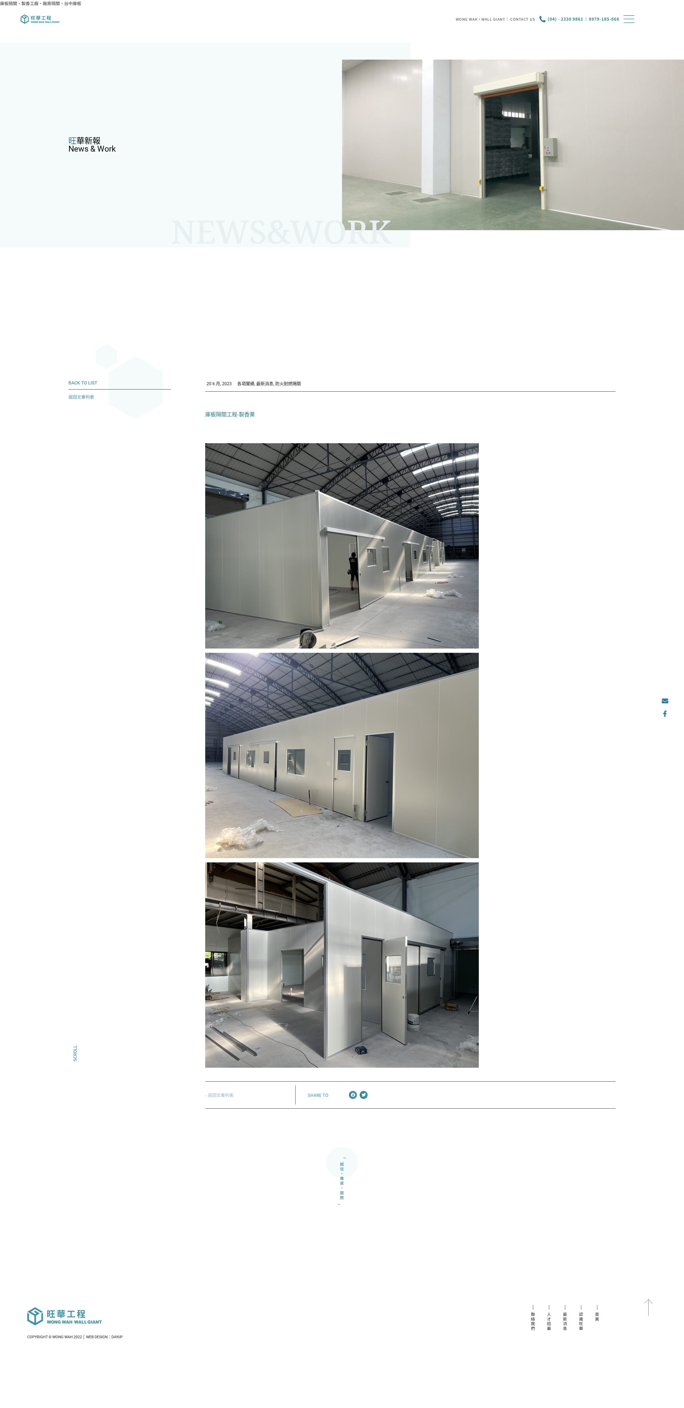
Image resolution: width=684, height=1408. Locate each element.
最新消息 (264, 383)
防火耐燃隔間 (288, 383)
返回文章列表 (81, 397)
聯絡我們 (533, 1321)
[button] (353, 1095)
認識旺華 (581, 1321)
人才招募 (549, 1321)
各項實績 (245, 383)
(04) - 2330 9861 (565, 19)
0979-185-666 (604, 19)
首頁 (597, 1316)
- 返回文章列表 (219, 1095)
